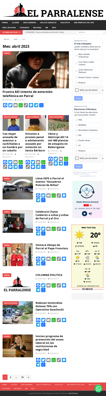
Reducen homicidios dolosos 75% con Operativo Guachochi (50, 306)
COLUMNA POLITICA (49, 275)
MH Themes (73, 393)
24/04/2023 (42, 353)
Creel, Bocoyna (9, 27)
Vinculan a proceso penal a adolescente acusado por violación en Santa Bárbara (35, 142)
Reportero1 (21, 100)
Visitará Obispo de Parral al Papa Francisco (52, 246)
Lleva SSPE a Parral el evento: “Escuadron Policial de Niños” (50, 182)
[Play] (84, 213)
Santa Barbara (29, 22)
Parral (5, 22)
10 (22, 377)
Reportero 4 (54, 189)
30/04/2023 (9, 100)
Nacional (37, 27)
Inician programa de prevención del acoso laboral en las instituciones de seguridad (50, 342)
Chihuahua (24, 27)
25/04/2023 (42, 313)
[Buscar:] (90, 32)
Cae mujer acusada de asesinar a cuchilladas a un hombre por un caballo (13, 142)
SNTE (54, 27)
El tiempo (80, 286)
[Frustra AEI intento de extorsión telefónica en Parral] (36, 69)
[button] (98, 388)
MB (47, 27)
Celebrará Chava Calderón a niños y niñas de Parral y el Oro (52, 215)
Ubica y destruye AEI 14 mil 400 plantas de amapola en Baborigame (58, 140)
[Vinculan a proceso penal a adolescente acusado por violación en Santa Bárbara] (35, 123)
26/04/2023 (42, 222)
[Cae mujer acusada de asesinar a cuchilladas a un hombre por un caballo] (13, 123)
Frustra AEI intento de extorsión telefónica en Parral (27, 94)
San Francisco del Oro (84, 22)
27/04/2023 (9, 154)
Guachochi (65, 22)
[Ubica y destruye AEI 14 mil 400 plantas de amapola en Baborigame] (58, 123)
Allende (15, 22)
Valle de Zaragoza (48, 22)
